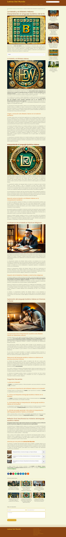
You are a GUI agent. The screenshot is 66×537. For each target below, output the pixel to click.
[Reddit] (28, 474)
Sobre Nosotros (35, 4)
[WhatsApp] (16, 474)
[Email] (26, 474)
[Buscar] (58, 2)
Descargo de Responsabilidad (38, 533)
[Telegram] (23, 474)
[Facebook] (8, 474)
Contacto (41, 4)
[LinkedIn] (21, 474)
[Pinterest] (13, 474)
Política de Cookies (36, 531)
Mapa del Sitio (35, 534)
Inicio (24, 4)
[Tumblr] (18, 474)
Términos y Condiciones (37, 530)
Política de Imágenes (36, 532)
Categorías (28, 4)
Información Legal (36, 528)
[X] (11, 474)
